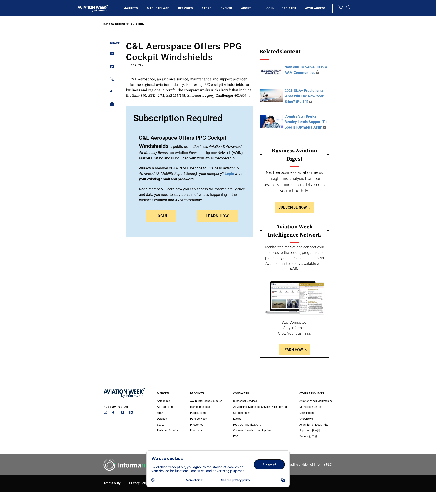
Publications (198, 412)
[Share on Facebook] (110, 93)
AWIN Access (315, 8)
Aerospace (163, 401)
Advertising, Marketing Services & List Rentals (260, 407)
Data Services (198, 418)
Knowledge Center (310, 407)
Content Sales (241, 412)
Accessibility (112, 483)
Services (185, 8)
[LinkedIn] (131, 413)
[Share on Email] (110, 55)
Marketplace (158, 8)
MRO (160, 412)
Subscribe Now (292, 207)
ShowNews (306, 418)
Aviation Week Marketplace (315, 401)
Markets (131, 8)
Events (226, 8)
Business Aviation (129, 24)
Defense (162, 418)
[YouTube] (122, 413)
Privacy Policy (139, 483)
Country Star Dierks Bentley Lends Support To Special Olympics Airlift (306, 121)
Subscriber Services (245, 401)
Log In (270, 8)
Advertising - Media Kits (313, 424)
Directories (196, 424)
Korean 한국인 (308, 436)
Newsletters (306, 412)
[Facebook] (114, 413)
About (246, 8)
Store (206, 8)
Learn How (217, 216)
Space (160, 424)
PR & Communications (247, 424)
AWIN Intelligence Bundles (206, 401)
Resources (196, 430)
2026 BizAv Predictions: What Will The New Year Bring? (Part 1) (304, 96)
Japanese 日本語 (309, 430)
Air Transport (165, 407)
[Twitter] (105, 413)
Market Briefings (200, 407)
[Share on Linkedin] (110, 68)
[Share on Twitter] (110, 80)
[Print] (110, 105)
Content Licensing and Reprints (252, 430)
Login (161, 216)
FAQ (235, 436)
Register (289, 8)
